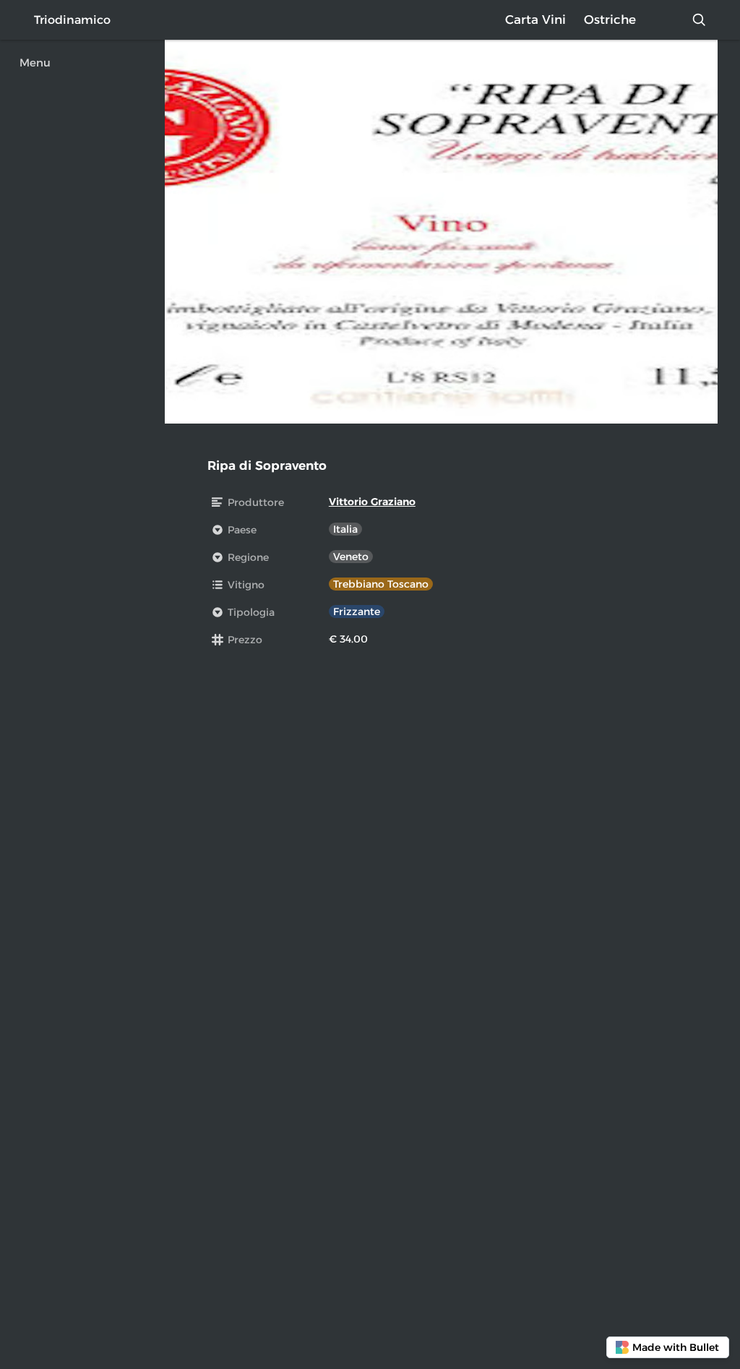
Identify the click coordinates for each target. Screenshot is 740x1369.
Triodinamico (72, 20)
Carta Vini (535, 19)
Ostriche (610, 19)
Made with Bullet (675, 1347)
